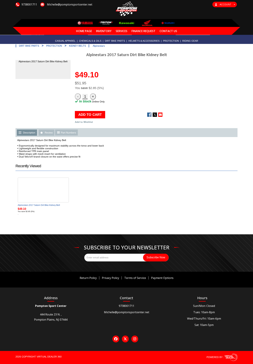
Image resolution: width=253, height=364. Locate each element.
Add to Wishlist (84, 122)
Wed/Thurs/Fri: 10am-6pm (204, 318)
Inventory (104, 31)
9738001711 (126, 306)
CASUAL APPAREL (65, 40)
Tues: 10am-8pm (204, 312)
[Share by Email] (160, 115)
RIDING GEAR (190, 40)
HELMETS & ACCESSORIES (144, 40)
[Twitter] (125, 339)
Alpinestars (99, 45)
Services (121, 31)
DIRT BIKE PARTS (115, 40)
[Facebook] (115, 339)
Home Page (84, 31)
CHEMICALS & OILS (90, 40)
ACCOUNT (225, 4)
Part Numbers (68, 132)
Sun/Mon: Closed (204, 306)
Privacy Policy (110, 278)
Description (29, 132)
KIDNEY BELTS (77, 45)
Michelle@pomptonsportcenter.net (126, 312)
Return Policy (88, 278)
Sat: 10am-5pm (204, 325)
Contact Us (168, 31)
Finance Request (143, 31)
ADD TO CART (90, 114)
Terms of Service (135, 278)
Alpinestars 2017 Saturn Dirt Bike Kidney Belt (39, 205)
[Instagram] (134, 339)
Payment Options (162, 278)
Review (49, 132)
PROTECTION (171, 40)
